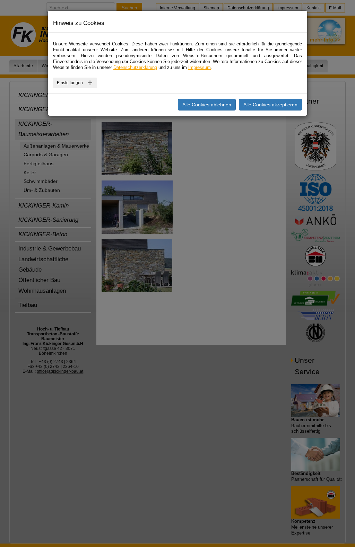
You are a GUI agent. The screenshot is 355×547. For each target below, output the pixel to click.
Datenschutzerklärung (135, 67)
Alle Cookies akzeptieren (270, 104)
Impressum (199, 67)
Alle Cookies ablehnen (206, 104)
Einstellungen (70, 82)
